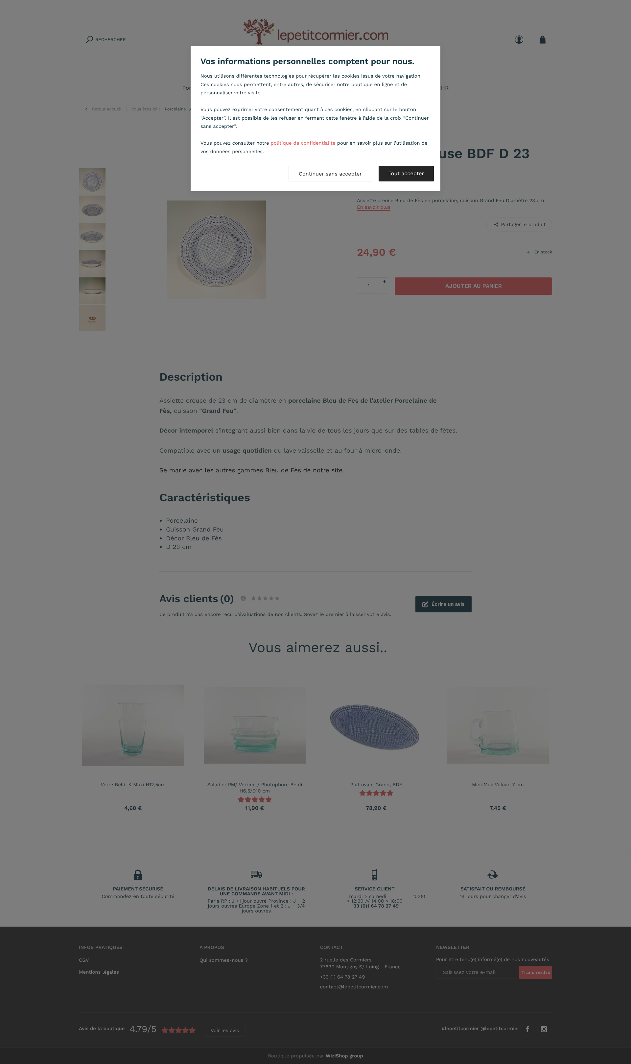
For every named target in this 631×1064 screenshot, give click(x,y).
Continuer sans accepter (330, 174)
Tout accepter (406, 173)
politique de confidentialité (303, 143)
